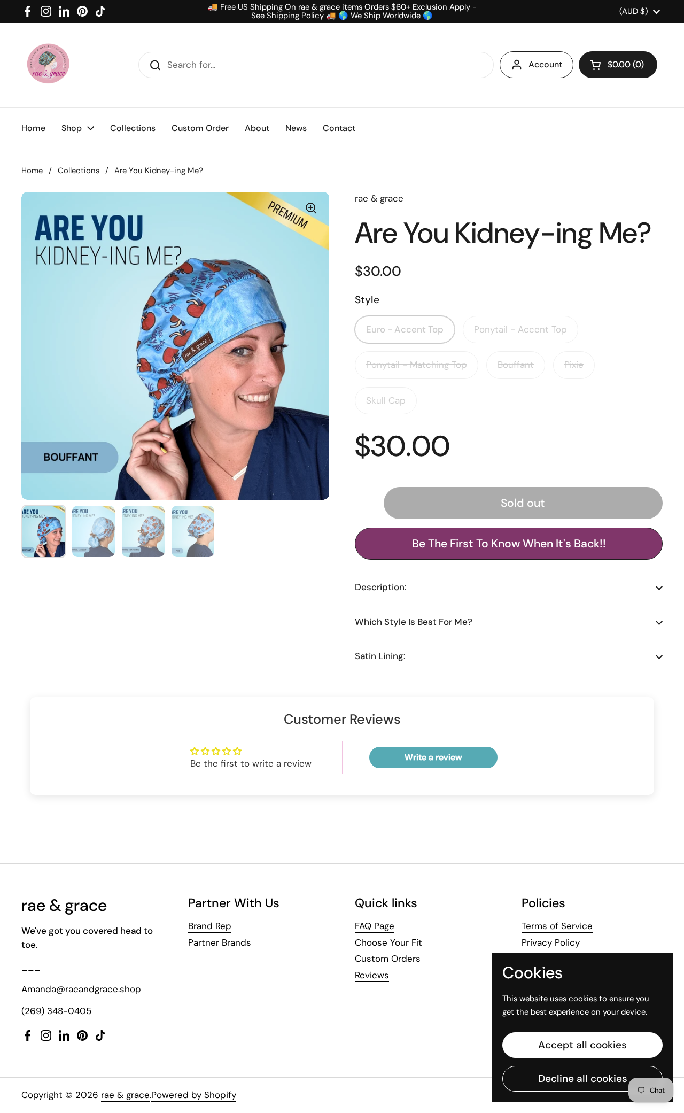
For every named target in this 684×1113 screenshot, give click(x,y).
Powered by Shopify (193, 1095)
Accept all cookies (582, 1045)
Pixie (574, 364)
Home (32, 170)
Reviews (372, 975)
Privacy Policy (551, 942)
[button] (618, 64)
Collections (78, 170)
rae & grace (125, 1095)
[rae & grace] (47, 65)
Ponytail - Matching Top (416, 364)
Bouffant (516, 364)
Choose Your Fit (388, 942)
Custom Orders (388, 958)
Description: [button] (381, 587)
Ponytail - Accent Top (520, 329)
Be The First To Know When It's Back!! (509, 543)
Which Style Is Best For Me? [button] (413, 622)
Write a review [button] (433, 757)
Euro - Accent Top (405, 329)
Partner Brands (219, 942)
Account (545, 64)
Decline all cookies (582, 1078)
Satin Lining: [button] (380, 656)
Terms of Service (557, 926)
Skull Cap (386, 400)
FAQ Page (374, 926)
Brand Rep (209, 926)
